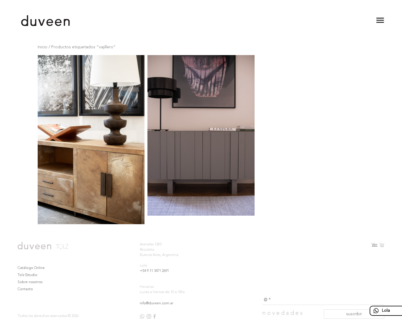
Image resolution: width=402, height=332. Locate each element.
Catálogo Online (31, 268)
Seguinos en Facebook (154, 316)
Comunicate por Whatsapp (142, 316)
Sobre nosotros (30, 282)
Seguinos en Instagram (149, 316)
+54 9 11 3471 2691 (154, 271)
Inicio (42, 47)
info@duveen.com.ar (156, 303)
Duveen (46, 21)
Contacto (25, 289)
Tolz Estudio (27, 275)
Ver (375, 245)
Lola (386, 310)
